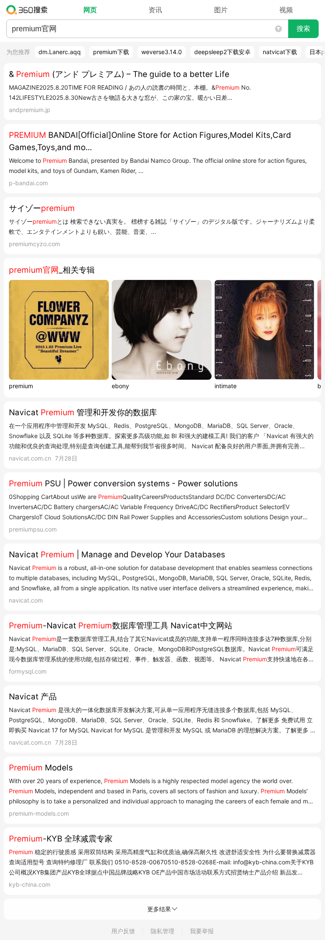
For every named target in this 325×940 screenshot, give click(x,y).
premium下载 (111, 51)
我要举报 (202, 931)
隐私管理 (162, 931)
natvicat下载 (280, 51)
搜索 (303, 28)
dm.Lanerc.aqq (60, 51)
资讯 (155, 9)
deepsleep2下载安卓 (222, 51)
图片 (221, 9)
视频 (286, 9)
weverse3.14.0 (161, 51)
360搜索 (29, 10)
